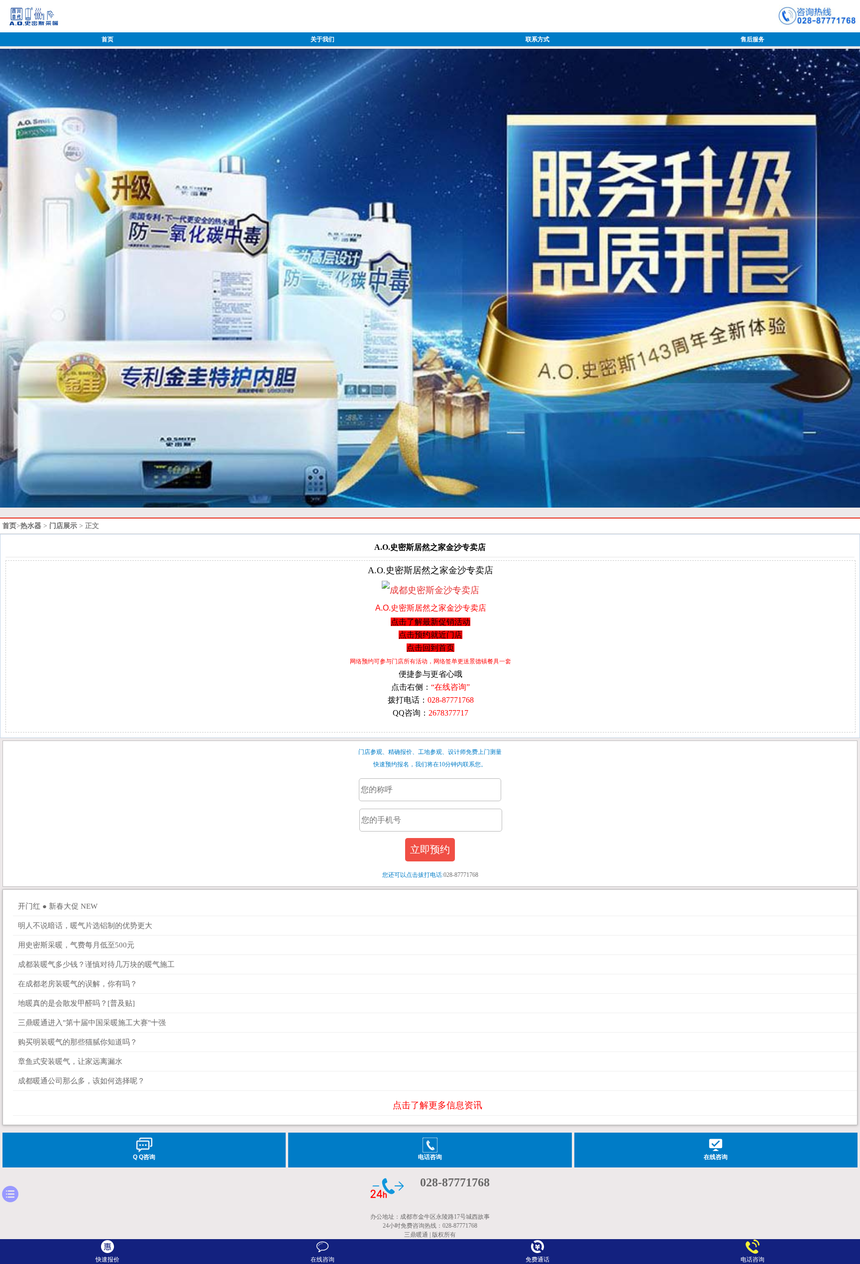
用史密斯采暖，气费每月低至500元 (76, 945)
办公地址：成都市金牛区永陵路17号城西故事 (430, 1216)
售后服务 (752, 39)
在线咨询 (322, 1256)
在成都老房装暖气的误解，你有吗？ (77, 984)
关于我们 (322, 39)
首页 (107, 39)
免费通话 (537, 1259)
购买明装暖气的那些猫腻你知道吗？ (77, 1042)
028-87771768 (455, 1182)
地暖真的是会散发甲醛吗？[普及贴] (76, 1003)
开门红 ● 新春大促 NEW (58, 906)
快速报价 (107, 1259)
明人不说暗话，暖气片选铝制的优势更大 (85, 926)
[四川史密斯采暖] (33, 28)
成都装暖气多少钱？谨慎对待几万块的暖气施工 (96, 964)
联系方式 (537, 39)
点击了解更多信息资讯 (437, 1105)
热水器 (30, 525)
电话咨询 (752, 1259)
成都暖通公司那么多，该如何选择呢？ (81, 1081)
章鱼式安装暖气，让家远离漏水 (70, 1061)
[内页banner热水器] (430, 505)
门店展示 (63, 525)
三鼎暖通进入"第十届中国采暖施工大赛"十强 (92, 1023)
